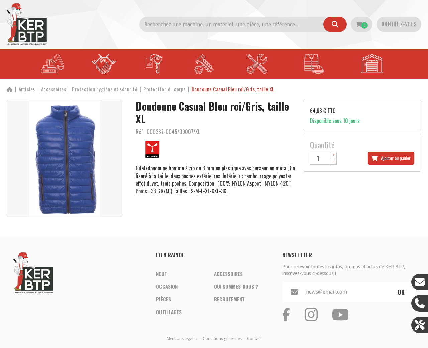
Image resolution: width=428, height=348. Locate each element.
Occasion (167, 286)
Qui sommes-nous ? (236, 286)
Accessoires (228, 273)
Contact (254, 339)
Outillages (169, 312)
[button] (233, 89)
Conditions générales (222, 338)
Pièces (163, 299)
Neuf (161, 273)
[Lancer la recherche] (335, 24)
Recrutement (229, 299)
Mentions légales (182, 338)
